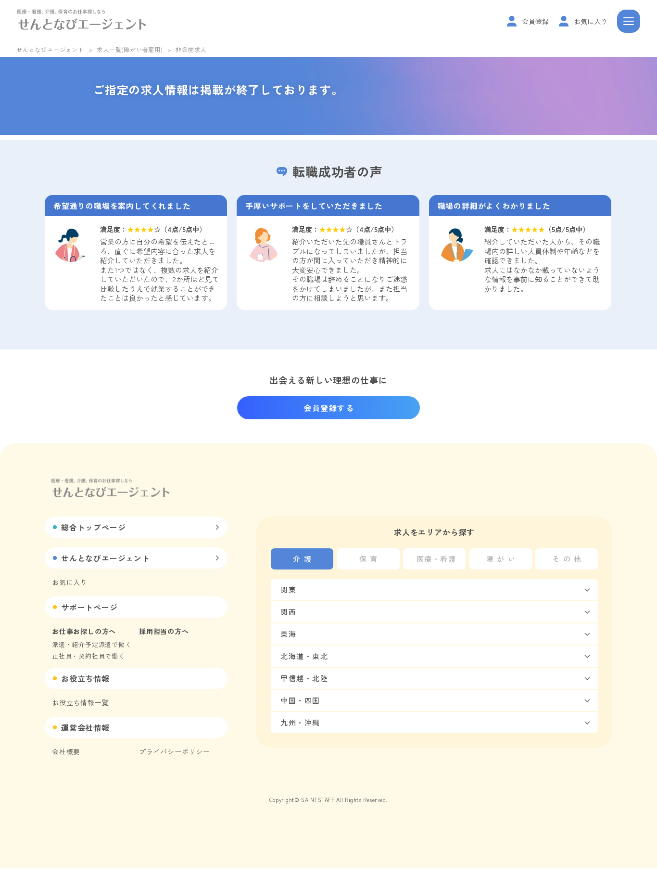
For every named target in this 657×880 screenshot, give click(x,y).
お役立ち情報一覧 (80, 702)
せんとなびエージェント (50, 49)
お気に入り (70, 582)
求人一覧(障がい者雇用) (130, 49)
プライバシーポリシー (174, 751)
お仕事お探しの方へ (84, 631)
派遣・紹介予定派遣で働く (92, 644)
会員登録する (328, 408)
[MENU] (628, 21)
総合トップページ (93, 527)
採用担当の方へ (164, 631)
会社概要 (66, 751)
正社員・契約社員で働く (88, 655)
